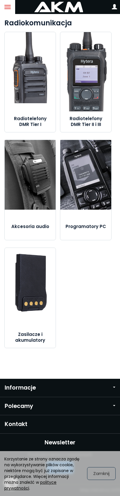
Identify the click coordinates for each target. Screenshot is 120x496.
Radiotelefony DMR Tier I (30, 121)
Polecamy (19, 406)
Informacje (20, 388)
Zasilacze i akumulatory (30, 337)
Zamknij (101, 473)
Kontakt (16, 424)
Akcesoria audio (30, 226)
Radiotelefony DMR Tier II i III (86, 121)
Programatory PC (86, 226)
